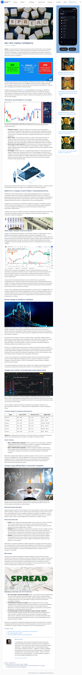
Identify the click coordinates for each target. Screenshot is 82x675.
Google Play (63, 49)
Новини (65, 2)
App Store (72, 49)
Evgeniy (21, 639)
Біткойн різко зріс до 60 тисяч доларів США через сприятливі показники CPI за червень (25, 665)
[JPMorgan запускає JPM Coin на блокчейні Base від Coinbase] (67, 69)
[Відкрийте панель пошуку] (80, 2)
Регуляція (58, 2)
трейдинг (26, 664)
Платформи (31, 2)
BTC (20, 406)
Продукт (15, 2)
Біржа (7, 664)
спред (17, 664)
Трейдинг (22, 2)
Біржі (7, 662)
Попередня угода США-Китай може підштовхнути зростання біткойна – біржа (67, 93)
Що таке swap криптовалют (15, 633)
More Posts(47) (24, 658)
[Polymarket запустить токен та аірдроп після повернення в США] (67, 109)
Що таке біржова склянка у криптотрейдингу (20, 634)
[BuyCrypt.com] (6, 2)
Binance (8, 237)
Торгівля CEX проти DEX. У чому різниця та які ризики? (23, 631)
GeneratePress (50, 673)
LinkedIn (18, 658)
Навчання (50, 2)
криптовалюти (12, 664)
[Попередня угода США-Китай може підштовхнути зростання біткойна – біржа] (67, 89)
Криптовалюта (41, 2)
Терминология (12, 662)
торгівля (21, 664)
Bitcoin (23, 90)
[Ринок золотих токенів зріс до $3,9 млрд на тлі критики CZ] (67, 129)
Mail (15, 658)
